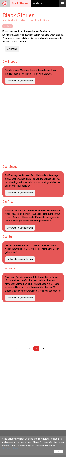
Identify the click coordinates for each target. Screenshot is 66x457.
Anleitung (12, 48)
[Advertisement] (33, 388)
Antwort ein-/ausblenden (20, 80)
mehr (36, 3)
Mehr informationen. (45, 445)
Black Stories (20, 3)
